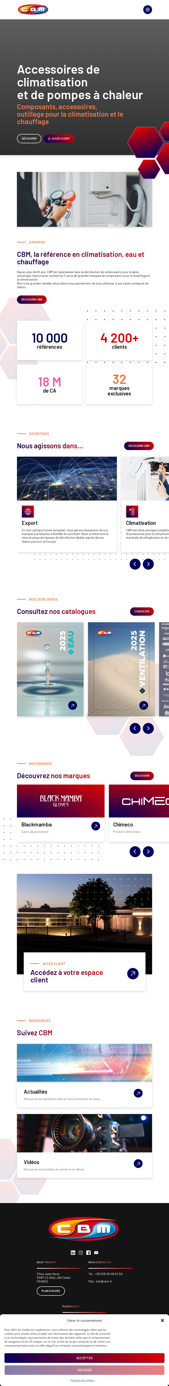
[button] (162, 1320)
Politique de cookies (82, 1380)
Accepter (84, 1358)
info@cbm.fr (104, 1281)
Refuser (84, 1370)
